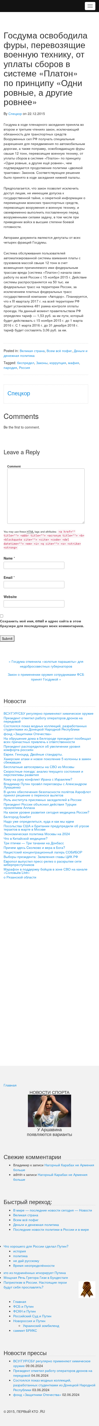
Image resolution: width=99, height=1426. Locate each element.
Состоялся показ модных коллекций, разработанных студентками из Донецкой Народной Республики (45, 727)
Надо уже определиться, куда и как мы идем (39, 821)
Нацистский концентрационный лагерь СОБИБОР (43, 852)
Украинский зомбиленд (41, 1325)
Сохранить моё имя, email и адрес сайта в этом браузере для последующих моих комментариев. (42, 623)
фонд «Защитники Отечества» (28, 733)
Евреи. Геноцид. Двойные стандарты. (33, 754)
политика (20, 1255)
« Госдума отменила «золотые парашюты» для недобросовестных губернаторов (46, 664)
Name (8, 558)
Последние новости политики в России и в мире (51, 1229)
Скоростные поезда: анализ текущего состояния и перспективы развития (43, 773)
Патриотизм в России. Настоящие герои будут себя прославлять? (35, 1284)
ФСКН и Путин (24, 1311)
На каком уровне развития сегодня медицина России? (46, 812)
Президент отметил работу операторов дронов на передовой (43, 719)
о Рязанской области (20, 877)
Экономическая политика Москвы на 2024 (37, 833)
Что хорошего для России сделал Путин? (36, 1246)
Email (8, 577)
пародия (10, 367)
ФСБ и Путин (23, 1306)
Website (10, 596)
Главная (10, 1085)
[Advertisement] (40, 970)
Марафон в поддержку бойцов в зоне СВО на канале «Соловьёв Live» (45, 871)
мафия (73, 362)
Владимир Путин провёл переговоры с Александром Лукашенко (45, 785)
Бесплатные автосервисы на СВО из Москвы (39, 766)
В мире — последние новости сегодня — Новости (52, 1210)
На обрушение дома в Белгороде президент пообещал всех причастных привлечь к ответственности (47, 740)
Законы (42, 362)
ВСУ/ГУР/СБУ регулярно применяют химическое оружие (48, 713)
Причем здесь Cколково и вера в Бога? (34, 847)
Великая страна (32, 350)
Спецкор (15, 113)
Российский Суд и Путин (32, 1315)
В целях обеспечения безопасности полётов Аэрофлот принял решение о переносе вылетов (47, 793)
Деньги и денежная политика (36, 1224)
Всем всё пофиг (59, 350)
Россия (24, 367)
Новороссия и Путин (29, 1320)
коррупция (58, 362)
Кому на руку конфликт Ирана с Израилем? (38, 779)
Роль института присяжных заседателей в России (42, 799)
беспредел (25, 362)
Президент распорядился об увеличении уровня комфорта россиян (42, 748)
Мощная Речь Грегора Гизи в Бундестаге (36, 1277)
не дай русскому (26, 1260)
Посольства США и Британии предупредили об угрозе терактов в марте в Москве (46, 827)
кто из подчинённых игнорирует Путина (35, 1272)
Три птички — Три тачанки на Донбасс (34, 842)
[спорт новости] (49, 1110)
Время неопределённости (34, 1265)
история (19, 1251)
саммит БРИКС (25, 1330)
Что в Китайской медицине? (26, 838)
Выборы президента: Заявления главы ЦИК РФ (41, 856)
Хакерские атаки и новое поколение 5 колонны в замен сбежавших (47, 760)
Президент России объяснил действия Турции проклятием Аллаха (40, 806)
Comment (14, 466)
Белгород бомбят (17, 816)
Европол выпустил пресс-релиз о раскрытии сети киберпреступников (42, 863)
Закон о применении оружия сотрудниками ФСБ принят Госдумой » (46, 676)
